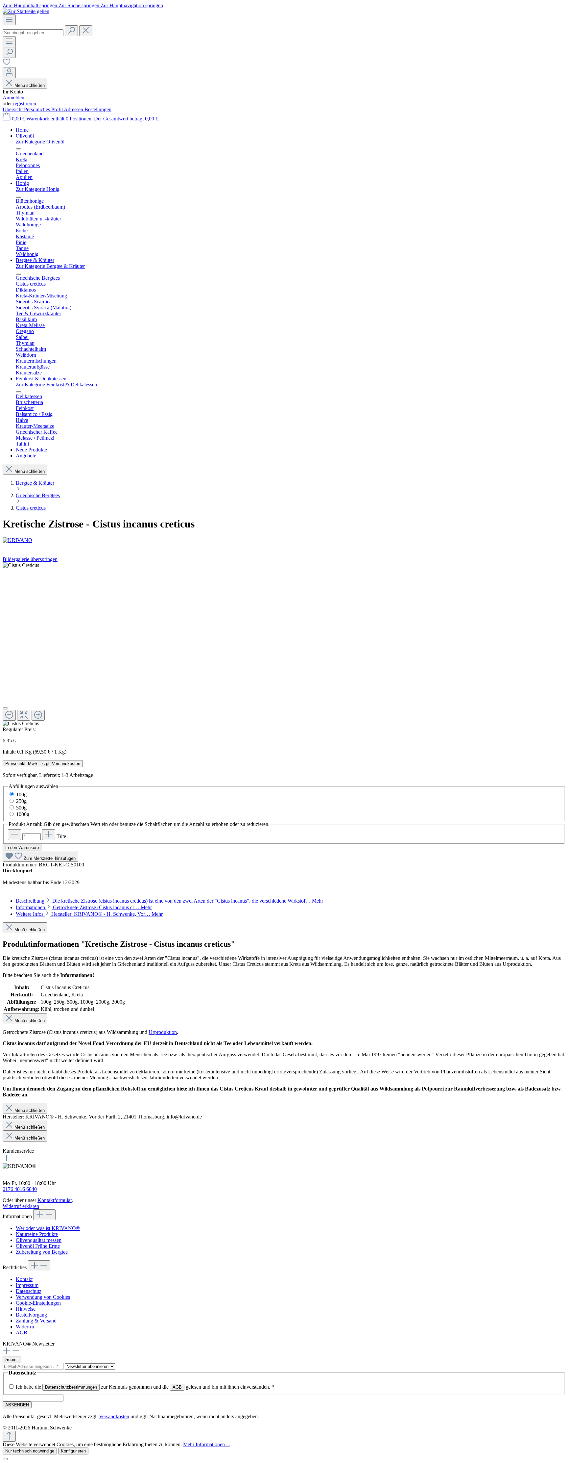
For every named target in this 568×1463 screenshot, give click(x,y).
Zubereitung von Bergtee (42, 1252)
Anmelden (13, 97)
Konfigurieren (73, 1451)
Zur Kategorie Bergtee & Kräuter (50, 266)
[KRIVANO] (284, 540)
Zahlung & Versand (36, 1320)
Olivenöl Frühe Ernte (38, 1246)
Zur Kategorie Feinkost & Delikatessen (56, 384)
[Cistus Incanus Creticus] (21, 565)
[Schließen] (5, 708)
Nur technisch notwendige (29, 1451)
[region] (284, 644)
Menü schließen (29, 85)
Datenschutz (28, 1291)
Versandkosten (114, 1416)
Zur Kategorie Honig (37, 189)
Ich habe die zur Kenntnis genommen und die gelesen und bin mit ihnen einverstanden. (145, 1387)
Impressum (27, 1285)
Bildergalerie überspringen (30, 559)
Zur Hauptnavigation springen (132, 5)
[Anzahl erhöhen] (48, 834)
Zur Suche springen (80, 5)
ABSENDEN (17, 1404)
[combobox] (33, 32)
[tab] (169, 901)
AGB (21, 1332)
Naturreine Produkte (37, 1234)
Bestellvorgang (31, 1315)
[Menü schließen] (18, 149)
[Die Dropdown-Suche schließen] (85, 30)
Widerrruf (26, 1326)
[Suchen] (71, 30)
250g (21, 801)
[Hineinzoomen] (38, 715)
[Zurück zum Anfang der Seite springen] (9, 1436)
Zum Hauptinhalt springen (31, 5)
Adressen (74, 109)
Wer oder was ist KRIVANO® (48, 1228)
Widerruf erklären (21, 1206)
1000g (22, 814)
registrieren (24, 103)
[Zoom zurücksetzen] (23, 715)
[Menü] (9, 19)
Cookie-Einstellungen (38, 1303)
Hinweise (26, 1309)
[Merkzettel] (7, 64)
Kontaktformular (54, 1200)
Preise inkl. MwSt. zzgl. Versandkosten (42, 763)
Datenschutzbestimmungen (71, 1387)
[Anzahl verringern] (14, 834)
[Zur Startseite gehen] (26, 11)
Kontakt (24, 1279)
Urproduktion (163, 1032)
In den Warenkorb (22, 847)
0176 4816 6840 (20, 1189)
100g (21, 794)
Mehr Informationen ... (206, 1444)
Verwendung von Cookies (43, 1297)
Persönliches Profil (44, 109)
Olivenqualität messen (38, 1240)
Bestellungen (97, 109)
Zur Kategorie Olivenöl (40, 141)
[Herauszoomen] (9, 715)
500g (21, 807)
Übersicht (13, 109)
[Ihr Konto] (9, 72)
